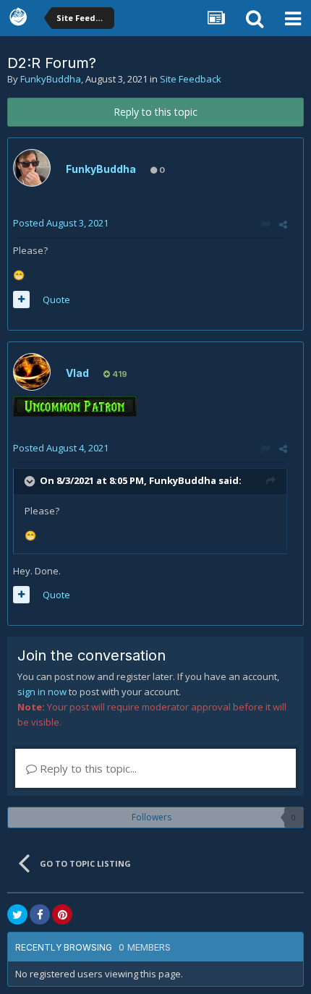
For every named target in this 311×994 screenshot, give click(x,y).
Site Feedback (190, 78)
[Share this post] (283, 224)
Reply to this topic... (87, 768)
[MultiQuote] (21, 299)
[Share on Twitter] (17, 914)
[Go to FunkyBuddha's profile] (32, 168)
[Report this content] (265, 224)
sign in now (42, 691)
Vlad (77, 373)
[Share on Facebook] (40, 914)
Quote (56, 299)
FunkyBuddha (50, 78)
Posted (60, 222)
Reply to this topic (155, 112)
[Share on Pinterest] (62, 914)
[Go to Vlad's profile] (32, 372)
